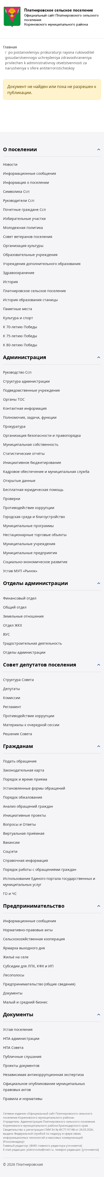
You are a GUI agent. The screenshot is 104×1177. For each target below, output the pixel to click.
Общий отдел (15, 607)
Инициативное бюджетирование (32, 462)
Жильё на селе (16, 957)
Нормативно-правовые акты (28, 930)
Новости (10, 164)
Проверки (11, 498)
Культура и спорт (18, 317)
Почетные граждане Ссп (24, 209)
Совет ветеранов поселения (27, 236)
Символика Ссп (16, 191)
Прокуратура (14, 426)
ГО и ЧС (10, 893)
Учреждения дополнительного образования (42, 263)
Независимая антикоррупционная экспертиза (43, 1074)
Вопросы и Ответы (19, 824)
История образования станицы (30, 299)
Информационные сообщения (29, 173)
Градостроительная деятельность (32, 643)
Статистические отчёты (24, 453)
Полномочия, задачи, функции (30, 417)
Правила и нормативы (22, 1098)
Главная (10, 47)
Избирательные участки (24, 218)
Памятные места (17, 308)
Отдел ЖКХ (12, 625)
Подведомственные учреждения (31, 390)
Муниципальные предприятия (30, 552)
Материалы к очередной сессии (31, 724)
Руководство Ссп (17, 372)
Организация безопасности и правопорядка (42, 435)
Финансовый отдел (19, 598)
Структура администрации (26, 381)
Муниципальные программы (28, 525)
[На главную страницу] (12, 17)
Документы (12, 993)
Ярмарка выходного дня (24, 948)
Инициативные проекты (24, 815)
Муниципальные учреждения (29, 543)
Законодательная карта (23, 770)
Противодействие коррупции (28, 507)
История (10, 281)
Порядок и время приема (25, 779)
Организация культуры (23, 245)
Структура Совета (18, 679)
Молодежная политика (23, 227)
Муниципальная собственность (30, 444)
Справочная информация (25, 860)
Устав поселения (18, 1029)
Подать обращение (20, 761)
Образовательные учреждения (30, 254)
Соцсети (10, 851)
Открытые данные (19, 480)
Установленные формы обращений (34, 788)
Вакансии (11, 842)
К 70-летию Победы (20, 326)
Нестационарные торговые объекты (35, 534)
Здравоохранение (18, 272)
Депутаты (11, 688)
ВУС (6, 634)
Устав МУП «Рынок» (20, 570)
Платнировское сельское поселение (34, 290)
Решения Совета (17, 733)
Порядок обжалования (22, 797)
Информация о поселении (26, 182)
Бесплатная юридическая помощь (33, 489)
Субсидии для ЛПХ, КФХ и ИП (28, 966)
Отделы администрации (24, 652)
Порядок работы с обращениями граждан (39, 869)
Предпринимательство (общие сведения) (39, 984)
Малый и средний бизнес (25, 1002)
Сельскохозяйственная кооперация (34, 939)
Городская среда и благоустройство (34, 516)
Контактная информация (25, 408)
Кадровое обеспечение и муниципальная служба (46, 471)
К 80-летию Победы (20, 345)
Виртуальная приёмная (23, 833)
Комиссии (11, 697)
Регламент (12, 706)
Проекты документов (21, 1065)
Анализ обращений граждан (28, 806)
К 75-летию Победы (20, 335)
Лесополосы (13, 975)
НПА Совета (13, 1047)
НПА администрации (21, 1038)
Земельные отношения (23, 616)
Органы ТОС (14, 399)
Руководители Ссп (18, 200)
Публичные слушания (22, 1056)
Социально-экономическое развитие (35, 561)
